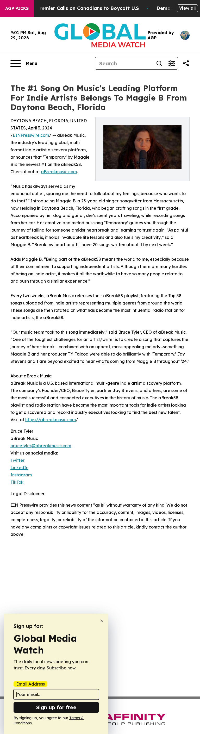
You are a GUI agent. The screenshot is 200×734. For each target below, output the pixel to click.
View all (187, 8)
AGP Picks (17, 8)
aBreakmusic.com (59, 171)
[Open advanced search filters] (171, 63)
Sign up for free (56, 707)
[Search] (159, 63)
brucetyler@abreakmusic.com (40, 445)
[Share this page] (186, 63)
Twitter (17, 460)
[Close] (101, 620)
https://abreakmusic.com (50, 419)
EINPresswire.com (31, 135)
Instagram (21, 474)
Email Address (30, 684)
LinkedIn (19, 467)
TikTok (16, 482)
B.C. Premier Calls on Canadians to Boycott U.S (82, 8)
